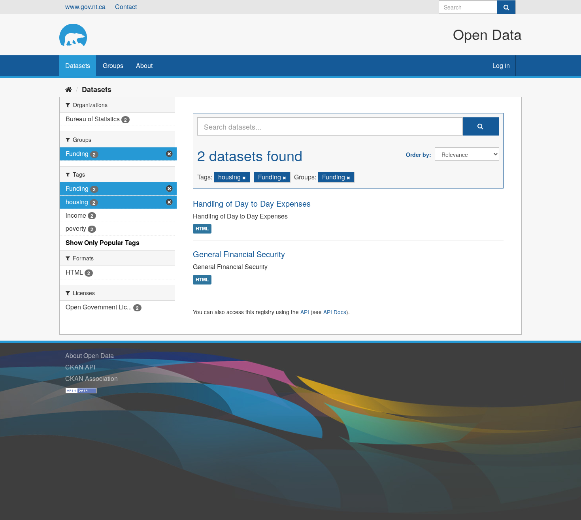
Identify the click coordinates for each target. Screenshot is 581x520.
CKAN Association (91, 378)
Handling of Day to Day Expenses (252, 203)
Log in (501, 65)
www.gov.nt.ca (85, 6)
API (304, 312)
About (144, 65)
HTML (202, 228)
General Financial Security (239, 254)
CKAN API (80, 366)
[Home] (68, 89)
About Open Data (89, 355)
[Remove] (244, 177)
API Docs (334, 312)
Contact (126, 6)
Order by (417, 154)
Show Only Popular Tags (103, 242)
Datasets (77, 65)
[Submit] (506, 7)
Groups (113, 65)
